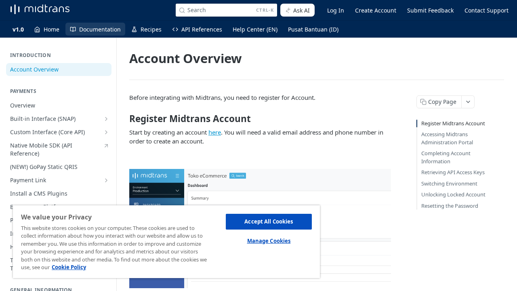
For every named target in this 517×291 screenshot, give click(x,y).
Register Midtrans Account (453, 123)
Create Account (375, 10)
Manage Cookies (269, 241)
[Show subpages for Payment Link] (106, 180)
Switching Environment (449, 183)
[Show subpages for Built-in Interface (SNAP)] (106, 119)
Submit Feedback (430, 10)
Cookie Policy (69, 267)
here (214, 132)
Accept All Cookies (268, 221)
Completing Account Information (446, 157)
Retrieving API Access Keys (453, 172)
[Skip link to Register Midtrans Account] (123, 119)
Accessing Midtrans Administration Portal (447, 138)
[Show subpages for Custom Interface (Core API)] (106, 132)
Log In (335, 10)
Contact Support (486, 10)
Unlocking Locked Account (453, 194)
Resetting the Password (449, 205)
